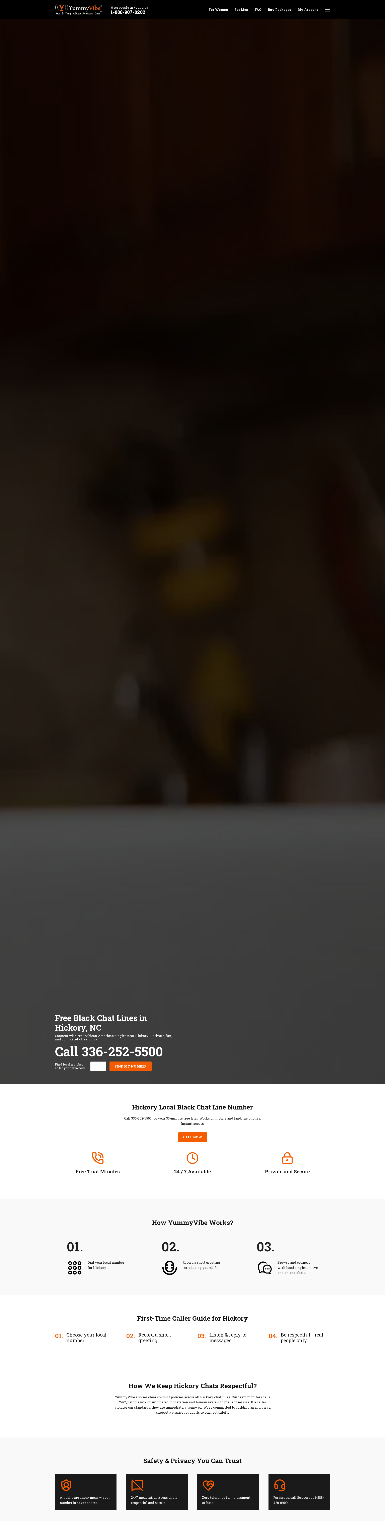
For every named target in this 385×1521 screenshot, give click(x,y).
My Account (308, 9)
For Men (241, 9)
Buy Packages (279, 9)
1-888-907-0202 (127, 12)
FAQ (258, 9)
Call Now (192, 1137)
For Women (218, 9)
